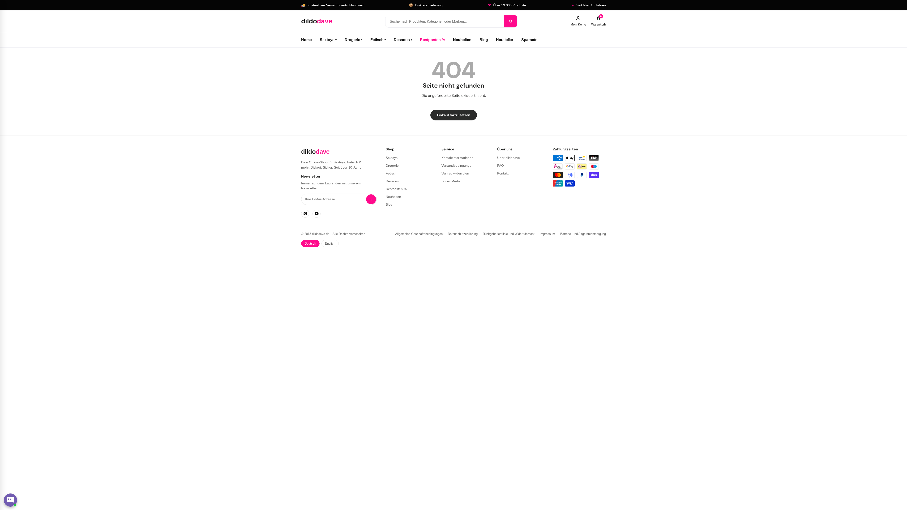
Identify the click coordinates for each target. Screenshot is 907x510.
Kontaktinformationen (457, 158)
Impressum (547, 234)
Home (306, 40)
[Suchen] (510, 21)
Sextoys (328, 40)
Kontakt (503, 173)
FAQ (500, 165)
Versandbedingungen (457, 165)
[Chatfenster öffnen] (10, 500)
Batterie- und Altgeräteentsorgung (583, 234)
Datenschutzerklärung (463, 234)
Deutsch (310, 243)
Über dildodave (508, 158)
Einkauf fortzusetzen (453, 115)
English (330, 243)
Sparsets (529, 40)
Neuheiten (462, 40)
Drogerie (353, 40)
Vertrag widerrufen (455, 173)
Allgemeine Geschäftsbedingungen (419, 234)
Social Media (451, 181)
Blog (483, 40)
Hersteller (504, 40)
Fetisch (378, 40)
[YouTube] (316, 214)
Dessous (403, 40)
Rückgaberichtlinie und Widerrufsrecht (509, 234)
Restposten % (432, 40)
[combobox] (444, 21)
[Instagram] (305, 214)
